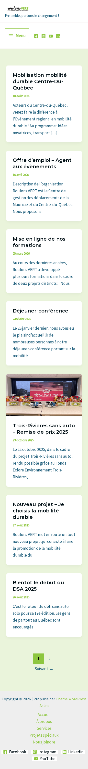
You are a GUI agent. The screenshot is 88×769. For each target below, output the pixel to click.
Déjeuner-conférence (40, 311)
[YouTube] (51, 36)
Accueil (44, 714)
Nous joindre (44, 742)
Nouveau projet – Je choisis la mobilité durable (38, 510)
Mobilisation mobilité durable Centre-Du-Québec (40, 81)
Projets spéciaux (44, 735)
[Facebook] (36, 36)
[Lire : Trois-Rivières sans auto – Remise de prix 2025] (44, 394)
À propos (44, 721)
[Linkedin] (58, 36)
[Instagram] (43, 36)
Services (44, 728)
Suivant (44, 668)
